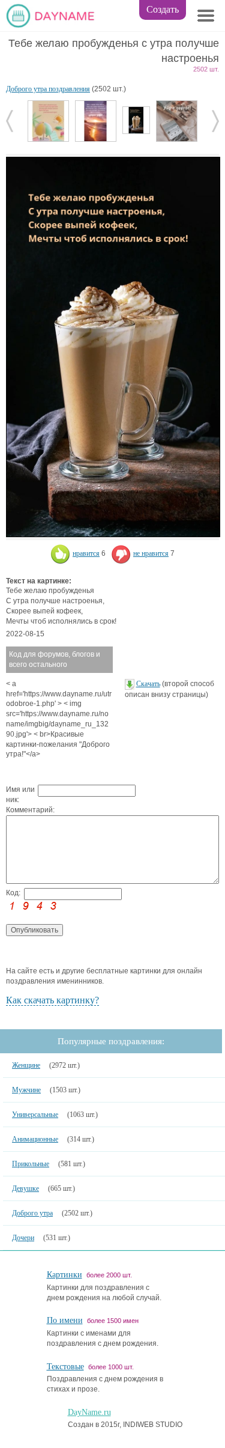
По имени (65, 1320)
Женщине (26, 1065)
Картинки (64, 1274)
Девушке (25, 1188)
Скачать (148, 684)
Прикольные (30, 1164)
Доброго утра (32, 1213)
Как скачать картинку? (52, 1000)
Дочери (23, 1238)
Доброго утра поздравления (48, 89)
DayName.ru (89, 1412)
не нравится (151, 553)
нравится (86, 553)
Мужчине (26, 1090)
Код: (13, 893)
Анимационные (35, 1139)
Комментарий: (22, 810)
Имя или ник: (20, 794)
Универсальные (35, 1114)
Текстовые (65, 1366)
